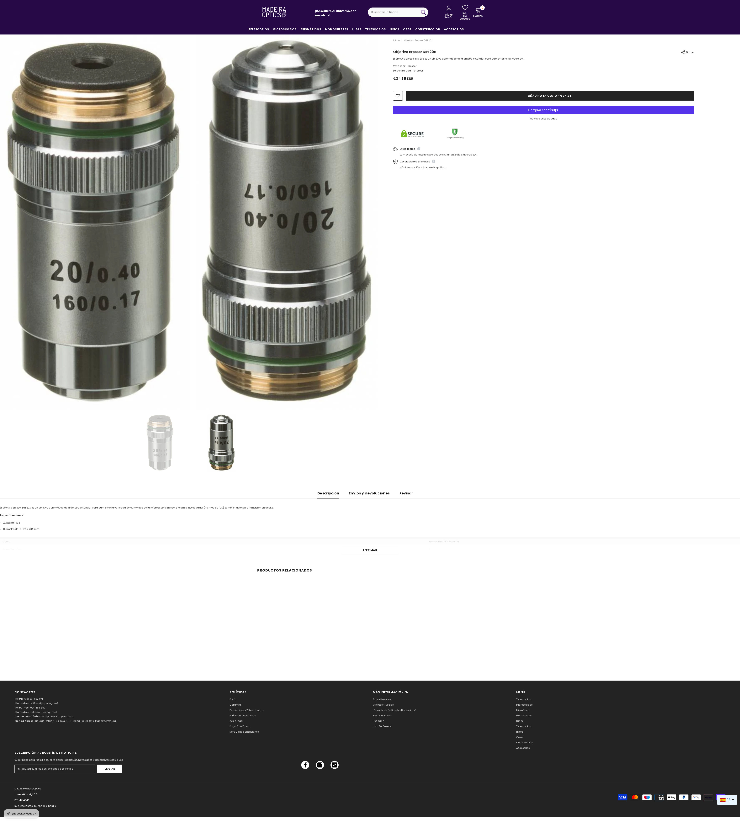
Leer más (370, 550)
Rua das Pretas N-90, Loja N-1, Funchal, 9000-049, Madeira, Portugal (75, 721)
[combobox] (393, 12)
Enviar (109, 769)
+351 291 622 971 (33, 698)
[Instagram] (320, 765)
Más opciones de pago (543, 118)
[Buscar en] (398, 12)
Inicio (396, 40)
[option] (160, 443)
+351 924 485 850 (35, 707)
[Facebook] (305, 765)
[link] (283, 654)
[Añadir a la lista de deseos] (398, 96)
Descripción (328, 493)
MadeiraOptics (32, 788)
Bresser (412, 66)
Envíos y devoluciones (369, 493)
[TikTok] (334, 765)
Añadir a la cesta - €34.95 (549, 96)
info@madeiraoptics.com (57, 716)
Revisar (406, 493)
